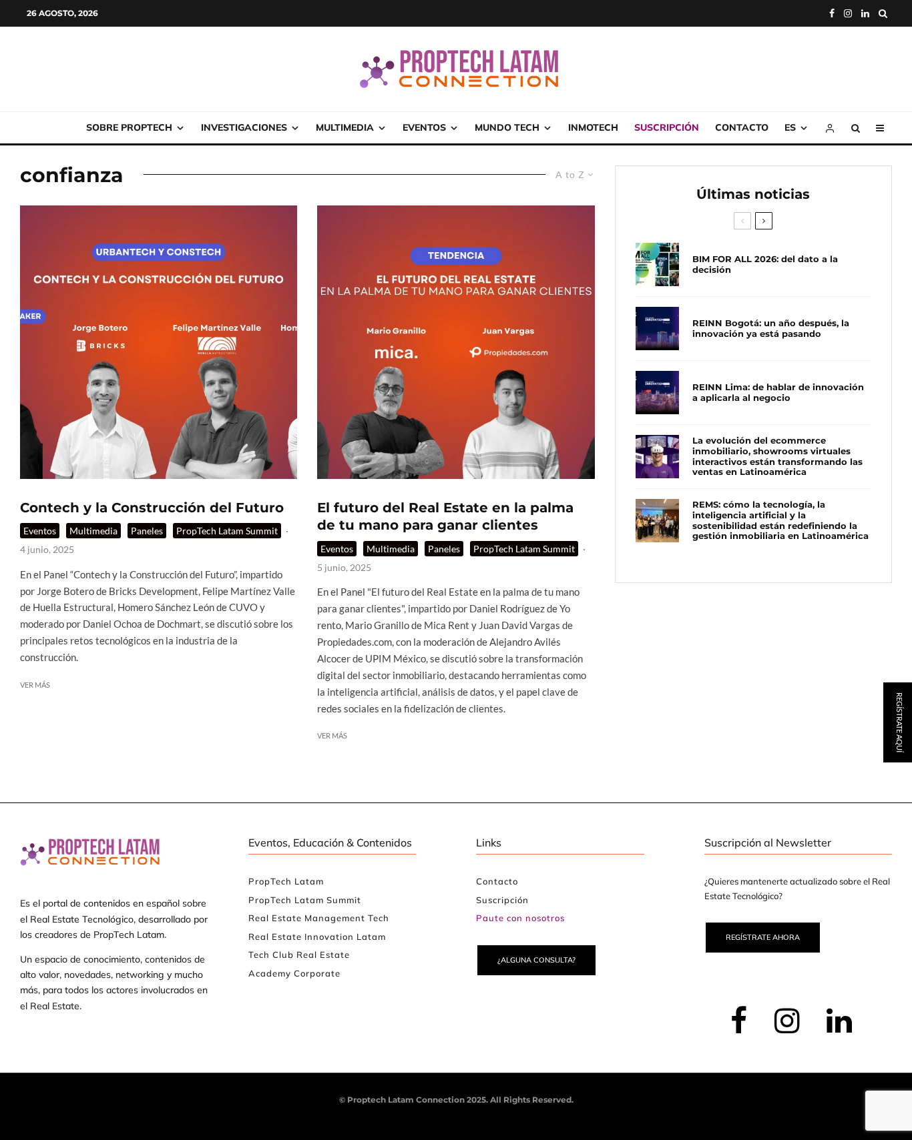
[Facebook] (832, 13)
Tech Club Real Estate (299, 954)
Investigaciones (244, 127)
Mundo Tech (507, 127)
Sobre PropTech (129, 127)
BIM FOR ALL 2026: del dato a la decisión (765, 264)
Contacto (741, 127)
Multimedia (345, 127)
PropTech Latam (286, 881)
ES (790, 127)
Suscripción (666, 127)
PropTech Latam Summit (227, 530)
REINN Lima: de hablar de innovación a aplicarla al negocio (778, 392)
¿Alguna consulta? (536, 960)
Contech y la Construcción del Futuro (152, 508)
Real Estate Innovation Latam (317, 936)
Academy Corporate (294, 973)
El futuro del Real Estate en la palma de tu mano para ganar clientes (445, 517)
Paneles (147, 530)
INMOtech (593, 127)
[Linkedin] (865, 13)
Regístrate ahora (763, 937)
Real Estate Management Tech (318, 918)
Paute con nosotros (520, 918)
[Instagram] (848, 13)
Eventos (424, 127)
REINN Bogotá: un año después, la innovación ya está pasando (770, 328)
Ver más (35, 684)
